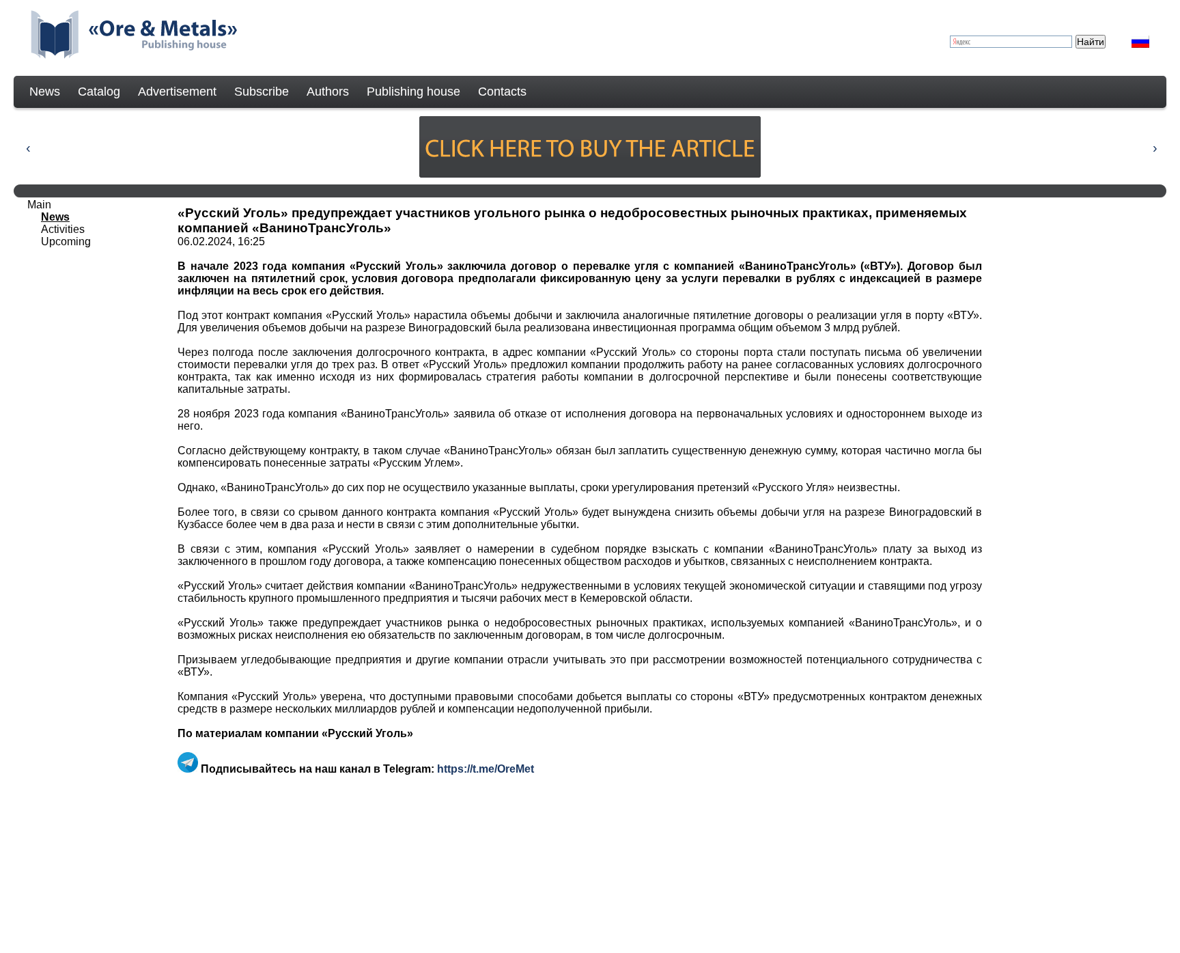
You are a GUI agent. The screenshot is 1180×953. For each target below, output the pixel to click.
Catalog (99, 91)
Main (39, 204)
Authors (328, 91)
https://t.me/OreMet (485, 769)
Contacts (502, 91)
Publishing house (413, 91)
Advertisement (177, 91)
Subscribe (261, 91)
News (44, 91)
